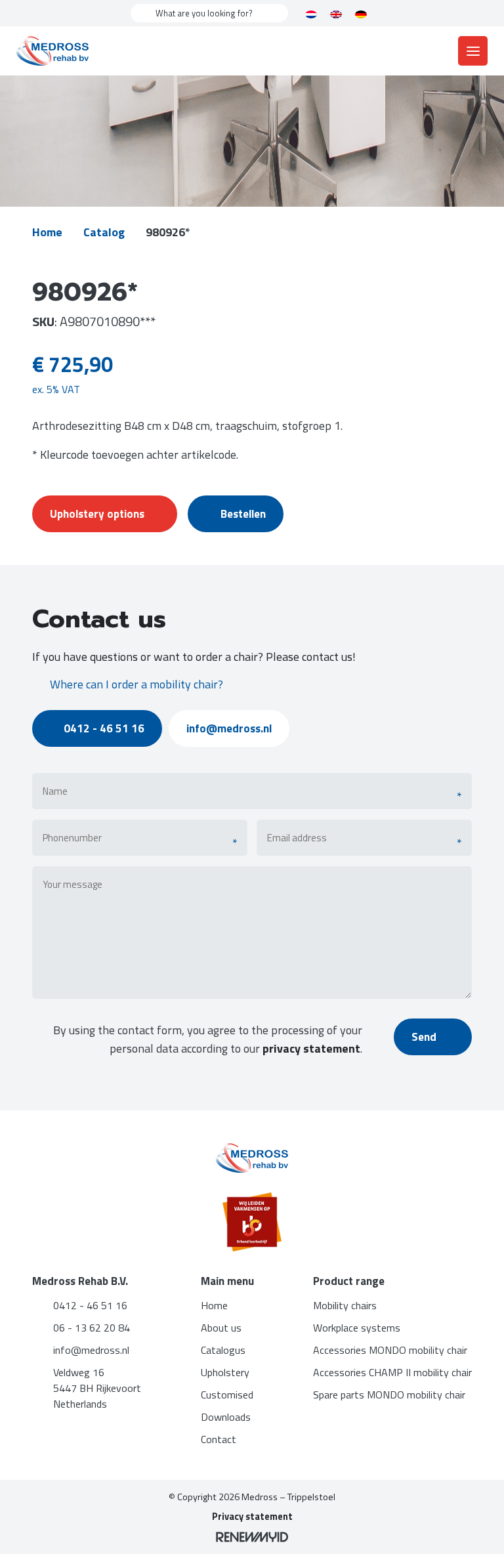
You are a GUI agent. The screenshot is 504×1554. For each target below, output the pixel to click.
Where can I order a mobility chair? (136, 684)
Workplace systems (356, 1327)
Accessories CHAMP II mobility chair (392, 1372)
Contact (218, 1439)
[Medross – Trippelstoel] (52, 51)
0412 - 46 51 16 (104, 728)
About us (221, 1327)
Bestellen (243, 513)
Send (425, 1036)
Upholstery (225, 1372)
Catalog (104, 232)
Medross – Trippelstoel (288, 1497)
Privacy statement (252, 1516)
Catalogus (223, 1350)
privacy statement (311, 1048)
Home (47, 232)
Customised (227, 1394)
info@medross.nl (229, 728)
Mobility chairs (345, 1305)
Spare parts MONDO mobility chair (389, 1394)
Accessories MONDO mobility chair (390, 1350)
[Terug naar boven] (477, 1527)
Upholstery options (97, 513)
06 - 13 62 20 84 (91, 1327)
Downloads (226, 1417)
